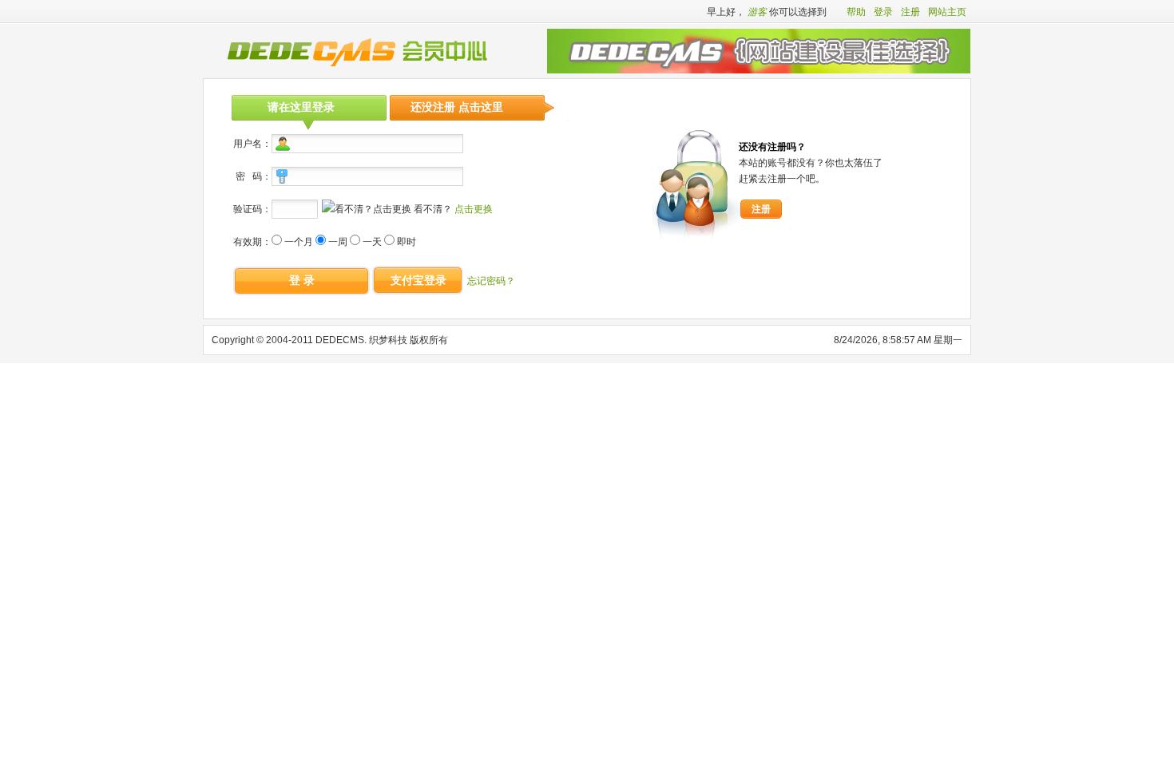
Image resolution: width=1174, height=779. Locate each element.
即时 (406, 241)
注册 (910, 12)
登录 (883, 12)
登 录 (302, 280)
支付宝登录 (418, 280)
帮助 (856, 12)
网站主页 (947, 12)
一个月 (298, 241)
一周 (337, 241)
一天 (372, 241)
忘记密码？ (491, 281)
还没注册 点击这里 (457, 107)
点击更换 (473, 209)
